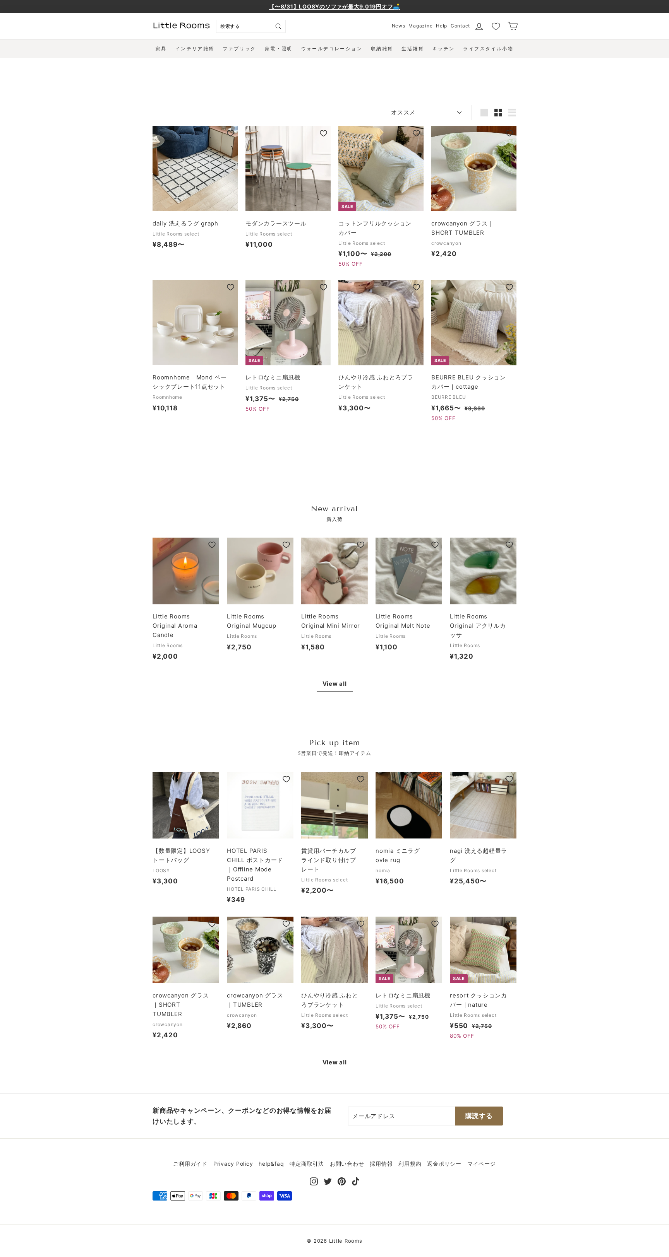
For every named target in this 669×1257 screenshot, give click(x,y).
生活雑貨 (412, 48)
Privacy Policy (233, 1163)
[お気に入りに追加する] (230, 133)
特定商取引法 (307, 1163)
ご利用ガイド (190, 1163)
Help (441, 26)
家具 (161, 48)
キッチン (443, 48)
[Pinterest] (342, 1181)
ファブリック (239, 48)
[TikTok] (356, 1181)
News (398, 26)
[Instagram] (314, 1181)
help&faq (271, 1163)
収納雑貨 (382, 48)
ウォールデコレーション (331, 48)
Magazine (420, 26)
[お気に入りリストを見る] (495, 26)
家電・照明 (279, 48)
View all (334, 683)
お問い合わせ (347, 1163)
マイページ (481, 1163)
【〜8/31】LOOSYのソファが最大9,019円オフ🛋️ (334, 6)
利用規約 (409, 1163)
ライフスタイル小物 (488, 48)
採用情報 (381, 1163)
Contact (460, 26)
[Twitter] (328, 1181)
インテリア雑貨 (194, 48)
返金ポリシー (444, 1163)
